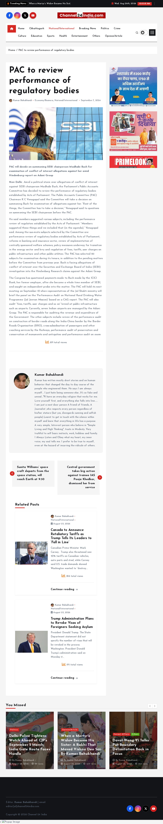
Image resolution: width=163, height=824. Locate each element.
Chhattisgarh (36, 28)
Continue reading (63, 589)
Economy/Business (44, 100)
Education (36, 36)
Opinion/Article (113, 36)
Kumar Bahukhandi (22, 100)
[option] (30, 740)
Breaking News (87, 28)
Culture (22, 36)
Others (96, 36)
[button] (150, 706)
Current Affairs (33, 734)
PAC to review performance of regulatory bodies (46, 50)
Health (63, 36)
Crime (117, 28)
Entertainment (80, 36)
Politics (105, 28)
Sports (50, 36)
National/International (61, 28)
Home (21, 28)
